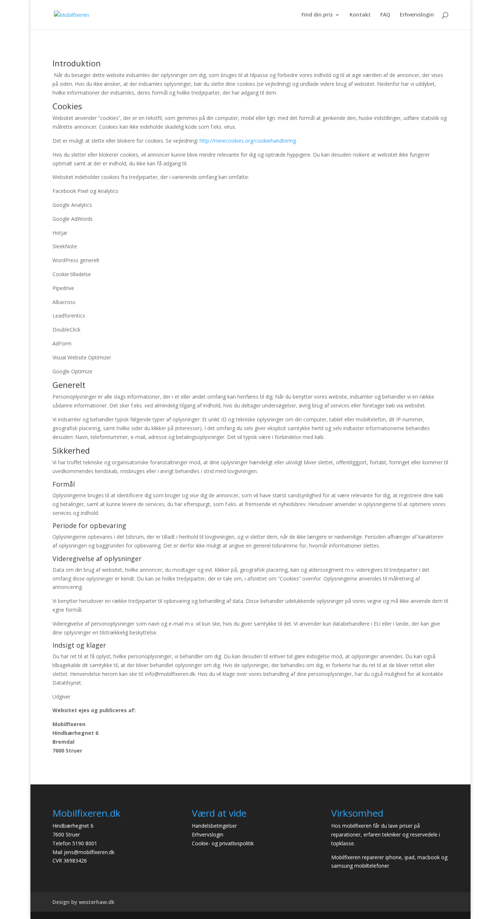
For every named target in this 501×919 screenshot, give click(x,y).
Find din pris (317, 15)
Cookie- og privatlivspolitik (223, 843)
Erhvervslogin (417, 15)
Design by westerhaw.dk (83, 901)
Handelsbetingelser (214, 825)
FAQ (385, 15)
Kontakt (360, 15)
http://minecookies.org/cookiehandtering (248, 140)
